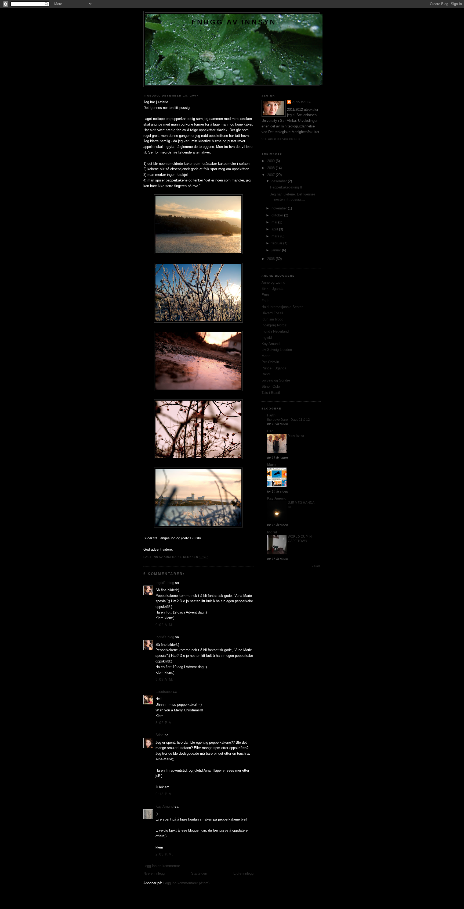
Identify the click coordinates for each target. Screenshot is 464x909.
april (275, 229)
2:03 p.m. (164, 854)
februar (277, 243)
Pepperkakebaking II (286, 187)
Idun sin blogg (272, 319)
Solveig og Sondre (276, 380)
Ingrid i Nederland (275, 331)
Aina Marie (301, 101)
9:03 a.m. (164, 680)
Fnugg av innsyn (234, 22)
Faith (265, 301)
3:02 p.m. (164, 723)
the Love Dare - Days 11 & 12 (288, 420)
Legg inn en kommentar (161, 866)
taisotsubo (163, 692)
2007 (271, 175)
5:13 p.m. (164, 794)
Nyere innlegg (154, 873)
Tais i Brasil (271, 393)
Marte (266, 356)
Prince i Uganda (274, 368)
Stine (159, 735)
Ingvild (267, 338)
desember (279, 181)
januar (276, 250)
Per (270, 431)
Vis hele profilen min (281, 139)
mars (275, 236)
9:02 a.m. (164, 625)
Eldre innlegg (243, 873)
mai (274, 222)
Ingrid (272, 532)
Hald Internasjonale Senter (282, 307)
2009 (271, 161)
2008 (271, 168)
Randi (266, 374)
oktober (277, 215)
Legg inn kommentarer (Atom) (186, 883)
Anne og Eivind (273, 282)
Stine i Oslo (271, 386)
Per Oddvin (270, 362)
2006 (271, 259)
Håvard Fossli (272, 313)
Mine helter (296, 435)
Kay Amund (164, 806)
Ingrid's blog (164, 583)
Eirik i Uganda (272, 289)
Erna (265, 295)
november (279, 208)
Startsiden (199, 873)
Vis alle (316, 565)
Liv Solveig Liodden (277, 350)
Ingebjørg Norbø (274, 325)
